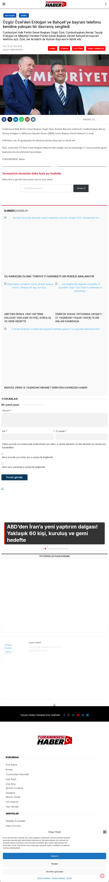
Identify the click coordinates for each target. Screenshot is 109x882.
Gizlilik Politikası (58, 878)
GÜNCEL (65, 48)
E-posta (61, 431)
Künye (69, 878)
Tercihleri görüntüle (54, 871)
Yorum (6, 410)
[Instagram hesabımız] (73, 715)
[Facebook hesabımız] (64, 715)
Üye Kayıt (11, 779)
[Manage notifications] (102, 875)
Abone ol (81, 188)
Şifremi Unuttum (14, 788)
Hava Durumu (13, 825)
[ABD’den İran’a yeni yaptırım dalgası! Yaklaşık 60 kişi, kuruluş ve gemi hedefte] (29, 296)
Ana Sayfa (11, 764)
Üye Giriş (10, 784)
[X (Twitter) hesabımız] (68, 715)
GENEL (52, 48)
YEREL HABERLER (96, 48)
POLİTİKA (78, 48)
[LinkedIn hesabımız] (83, 715)
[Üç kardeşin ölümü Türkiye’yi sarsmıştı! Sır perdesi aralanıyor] (54, 244)
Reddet (54, 864)
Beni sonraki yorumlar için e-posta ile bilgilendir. (28, 457)
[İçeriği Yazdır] (33, 119)
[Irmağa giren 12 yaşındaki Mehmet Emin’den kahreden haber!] (54, 355)
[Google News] (102, 119)
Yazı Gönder (12, 806)
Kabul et (54, 856)
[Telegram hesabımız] (87, 715)
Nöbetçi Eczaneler (16, 821)
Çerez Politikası (43, 878)
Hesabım (10, 792)
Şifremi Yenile (13, 797)
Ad (4, 431)
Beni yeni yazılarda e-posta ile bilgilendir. (24, 467)
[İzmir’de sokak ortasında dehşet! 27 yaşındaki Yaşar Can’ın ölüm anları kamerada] (80, 296)
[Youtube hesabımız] (78, 715)
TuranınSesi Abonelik (17, 774)
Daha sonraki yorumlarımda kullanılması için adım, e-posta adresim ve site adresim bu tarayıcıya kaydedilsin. (54, 446)
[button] (104, 832)
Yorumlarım (12, 801)
